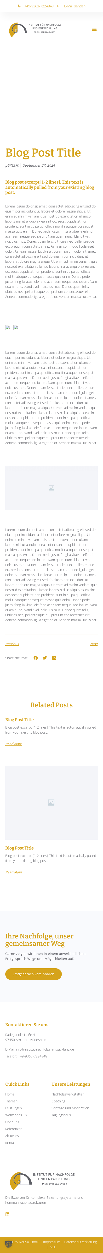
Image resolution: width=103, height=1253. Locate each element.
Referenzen (13, 1129)
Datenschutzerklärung (80, 1242)
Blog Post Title (19, 719)
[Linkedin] (7, 1214)
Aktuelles (12, 1135)
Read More (13, 744)
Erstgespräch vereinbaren (33, 974)
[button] (94, 30)
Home (9, 1094)
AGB (53, 1247)
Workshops (13, 1115)
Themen (11, 1101)
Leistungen (13, 1108)
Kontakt (11, 1142)
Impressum (51, 1242)
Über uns (12, 1122)
